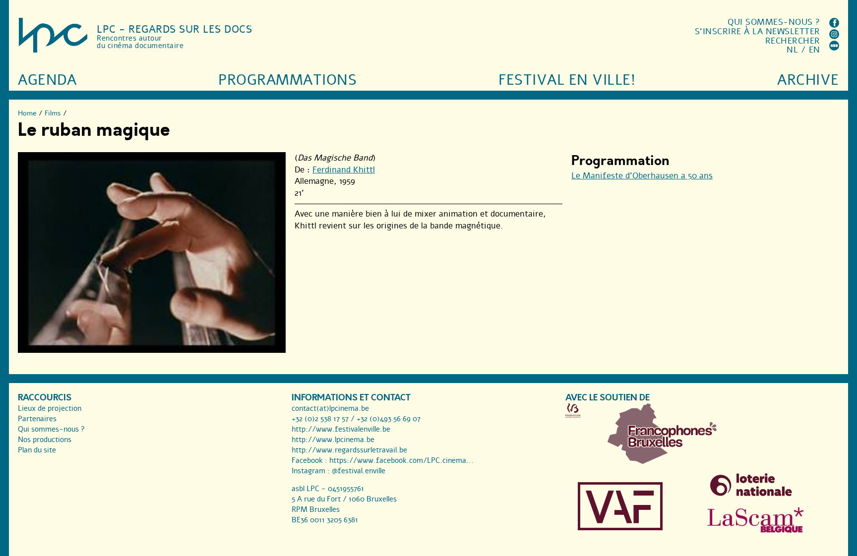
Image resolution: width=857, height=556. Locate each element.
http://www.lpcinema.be (333, 440)
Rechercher (792, 41)
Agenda (47, 80)
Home (27, 113)
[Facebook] (834, 25)
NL (792, 50)
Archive (808, 80)
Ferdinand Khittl (343, 169)
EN (814, 50)
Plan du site (37, 450)
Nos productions (44, 440)
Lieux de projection (49, 408)
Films (53, 113)
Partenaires (37, 419)
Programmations (287, 80)
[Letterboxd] (834, 48)
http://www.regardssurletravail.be (349, 450)
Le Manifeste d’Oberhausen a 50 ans (642, 175)
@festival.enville (358, 471)
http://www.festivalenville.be (341, 429)
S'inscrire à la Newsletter (757, 31)
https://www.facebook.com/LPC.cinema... (401, 460)
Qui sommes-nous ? (774, 22)
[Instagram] (834, 36)
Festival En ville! (566, 80)
